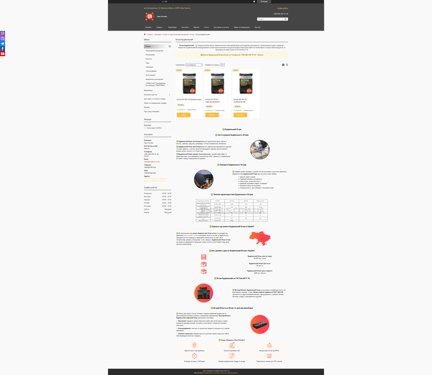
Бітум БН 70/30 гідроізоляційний (212, 100)
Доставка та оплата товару (154, 99)
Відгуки (196, 27)
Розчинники (150, 55)
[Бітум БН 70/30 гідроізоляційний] (217, 83)
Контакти (185, 27)
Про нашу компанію (151, 112)
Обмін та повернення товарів (155, 103)
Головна (148, 27)
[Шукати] (285, 19)
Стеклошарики (151, 71)
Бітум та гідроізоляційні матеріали (176, 34)
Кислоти (149, 59)
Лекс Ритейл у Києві (191, 235)
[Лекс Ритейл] (149, 16)
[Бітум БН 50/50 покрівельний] (246, 83)
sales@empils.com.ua (152, 162)
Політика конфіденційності (229, 373)
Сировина (158, 34)
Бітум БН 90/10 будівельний (189, 99)
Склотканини (150, 75)
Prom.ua (226, 371)
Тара (147, 63)
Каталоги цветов (150, 95)
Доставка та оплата (221, 27)
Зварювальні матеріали (154, 79)
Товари (159, 27)
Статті (206, 27)
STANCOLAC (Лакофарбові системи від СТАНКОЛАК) (155, 84)
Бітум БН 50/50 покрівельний (240, 100)
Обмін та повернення (242, 27)
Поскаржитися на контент (211, 373)
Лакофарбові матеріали (154, 51)
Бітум (192, 34)
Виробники (172, 27)
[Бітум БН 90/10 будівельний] (189, 83)
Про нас (257, 27)
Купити (183, 115)
